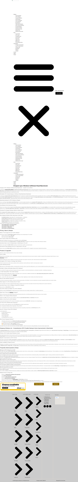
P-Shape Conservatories (19, 44)
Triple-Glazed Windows (19, 153)
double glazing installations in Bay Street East (13, 374)
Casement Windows (19, 147)
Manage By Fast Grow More (60, 480)
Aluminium (2, 257)
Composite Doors (18, 36)
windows (15, 275)
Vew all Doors (18, 33)
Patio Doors (17, 38)
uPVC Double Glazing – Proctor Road (8, 225)
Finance (15, 54)
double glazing (15, 379)
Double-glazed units (19, 158)
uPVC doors (17, 164)
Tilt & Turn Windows (19, 20)
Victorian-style (18, 47)
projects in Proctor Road (7, 375)
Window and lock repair (19, 31)
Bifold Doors (18, 41)
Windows (15, 14)
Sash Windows (18, 19)
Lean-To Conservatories (19, 175)
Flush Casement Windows (20, 25)
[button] (34, 99)
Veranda (17, 180)
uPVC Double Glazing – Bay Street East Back (9, 224)
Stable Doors (18, 169)
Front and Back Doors (19, 42)
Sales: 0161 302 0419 (59, 90)
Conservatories (16, 43)
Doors (14, 32)
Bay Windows (18, 152)
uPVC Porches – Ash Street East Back (8, 228)
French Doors (18, 37)
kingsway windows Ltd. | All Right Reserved (22, 480)
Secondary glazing (19, 26)
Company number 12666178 (41, 480)
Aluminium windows (19, 27)
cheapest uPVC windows (9, 189)
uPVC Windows (18, 16)
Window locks (18, 30)
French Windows (18, 21)
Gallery (15, 53)
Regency (17, 49)
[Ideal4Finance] (13, 390)
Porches (15, 52)
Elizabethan (17, 48)
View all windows (18, 15)
